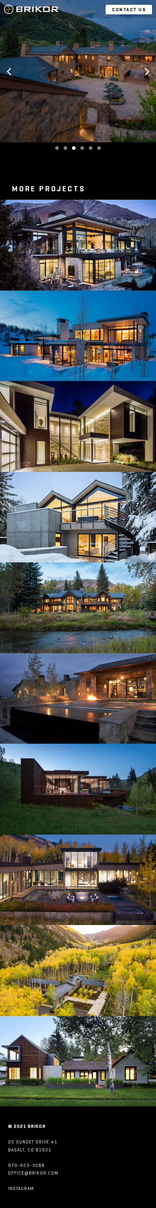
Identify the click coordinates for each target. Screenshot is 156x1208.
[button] (9, 71)
